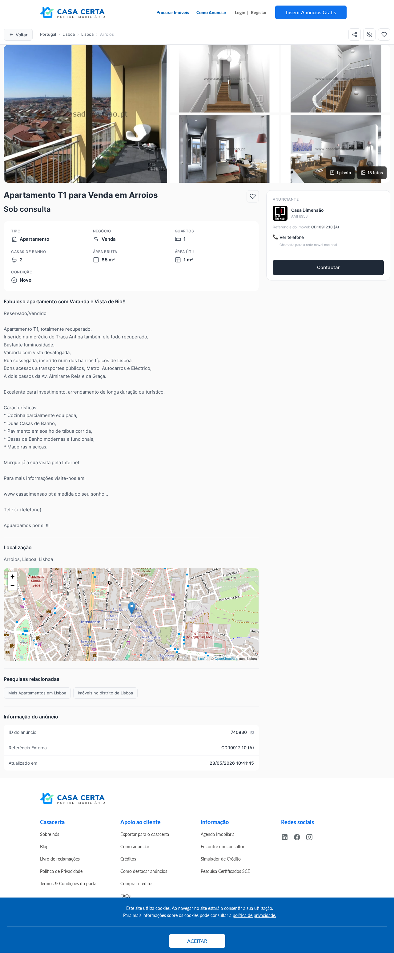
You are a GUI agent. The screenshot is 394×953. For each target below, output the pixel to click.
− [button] (12, 586)
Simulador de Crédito (221, 859)
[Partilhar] (354, 34)
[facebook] (299, 836)
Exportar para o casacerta (144, 834)
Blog (44, 846)
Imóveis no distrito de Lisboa (105, 692)
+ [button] (12, 576)
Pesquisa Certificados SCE (225, 871)
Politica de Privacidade (61, 871)
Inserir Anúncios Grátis (311, 12)
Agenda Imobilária (218, 834)
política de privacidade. (254, 915)
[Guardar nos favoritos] (253, 196)
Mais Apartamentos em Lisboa (37, 692)
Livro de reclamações (60, 859)
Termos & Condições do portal (68, 883)
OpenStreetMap (226, 658)
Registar (259, 12)
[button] (85, 114)
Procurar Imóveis (172, 12)
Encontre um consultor (222, 846)
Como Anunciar (211, 12)
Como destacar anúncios (143, 871)
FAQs (125, 896)
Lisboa (68, 34)
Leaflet (203, 658)
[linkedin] (287, 836)
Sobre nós (49, 834)
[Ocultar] (369, 34)
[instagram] (312, 836)
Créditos (128, 859)
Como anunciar (134, 846)
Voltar (21, 34)
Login (240, 12)
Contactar (328, 267)
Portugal (48, 34)
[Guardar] (384, 34)
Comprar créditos (136, 883)
